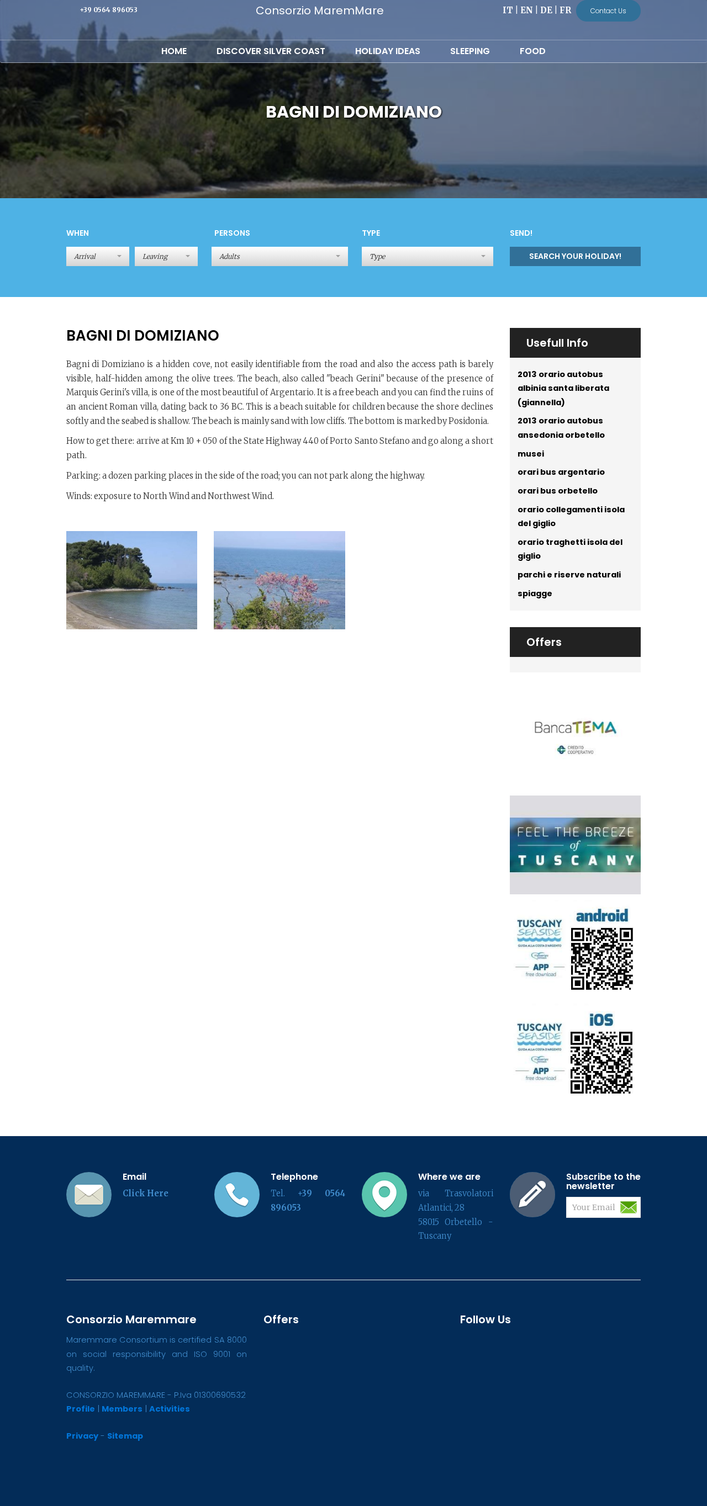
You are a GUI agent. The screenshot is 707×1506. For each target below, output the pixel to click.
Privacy (82, 1435)
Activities (169, 1408)
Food (533, 51)
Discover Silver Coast (271, 51)
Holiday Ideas (387, 51)
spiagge (535, 593)
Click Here (145, 1194)
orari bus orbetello (558, 490)
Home (174, 51)
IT (508, 10)
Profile (80, 1408)
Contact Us (608, 10)
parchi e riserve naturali (569, 574)
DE (546, 10)
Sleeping (470, 51)
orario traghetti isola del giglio (570, 549)
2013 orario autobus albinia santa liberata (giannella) (563, 388)
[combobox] (280, 256)
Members (122, 1408)
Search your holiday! (575, 256)
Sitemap (125, 1435)
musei (531, 453)
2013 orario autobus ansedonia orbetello (561, 428)
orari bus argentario (561, 472)
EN (526, 10)
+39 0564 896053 (109, 10)
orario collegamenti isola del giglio (571, 516)
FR (565, 10)
